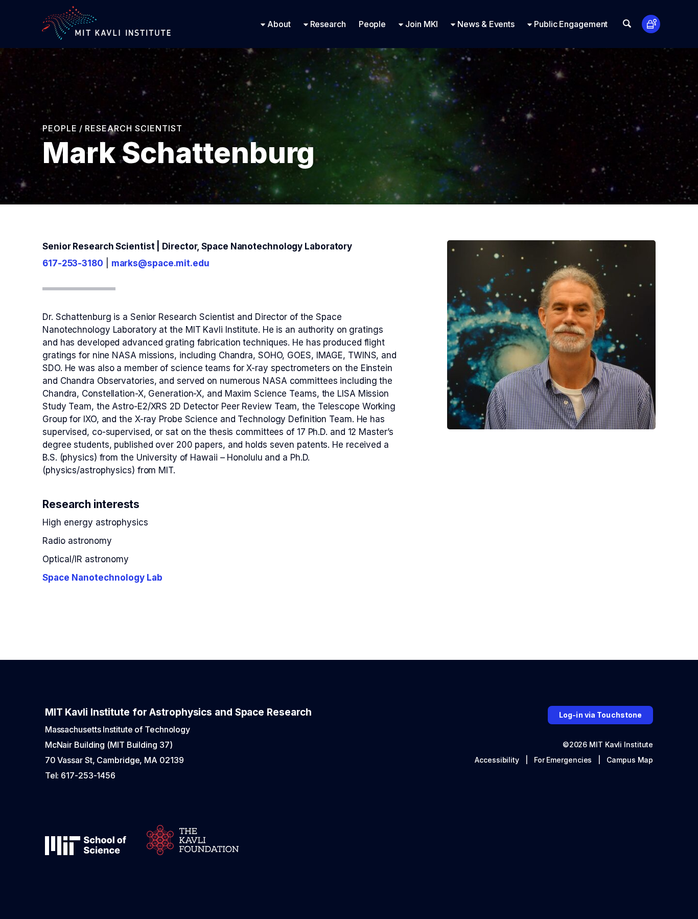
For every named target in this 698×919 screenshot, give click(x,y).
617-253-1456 (88, 775)
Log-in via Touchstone (600, 714)
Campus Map (630, 759)
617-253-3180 (72, 263)
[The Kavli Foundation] (193, 841)
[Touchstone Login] (651, 24)
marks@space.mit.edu (160, 263)
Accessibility (497, 759)
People (59, 128)
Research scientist (133, 128)
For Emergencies (563, 759)
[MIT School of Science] (85, 846)
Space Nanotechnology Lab (102, 577)
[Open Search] (627, 23)
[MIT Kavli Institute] (106, 24)
